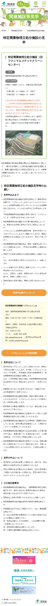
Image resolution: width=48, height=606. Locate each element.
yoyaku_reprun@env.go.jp (18, 340)
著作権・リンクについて (12, 600)
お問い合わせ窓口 (10, 603)
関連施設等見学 (17, 31)
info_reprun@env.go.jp (13, 337)
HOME (3, 31)
